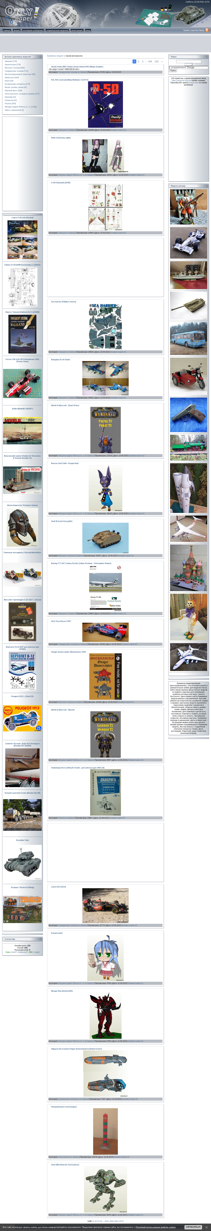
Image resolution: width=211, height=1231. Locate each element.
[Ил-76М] (188, 541)
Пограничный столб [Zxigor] (64, 1107)
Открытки (9, 100)
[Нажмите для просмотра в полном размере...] (105, 127)
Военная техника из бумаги (71, 556)
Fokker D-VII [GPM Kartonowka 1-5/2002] (22, 265)
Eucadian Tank (22, 840)
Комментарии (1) (136, 983)
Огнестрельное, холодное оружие (20, 94)
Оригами (8, 97)
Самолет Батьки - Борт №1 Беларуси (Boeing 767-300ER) (22, 745)
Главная (6, 30)
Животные (9, 77)
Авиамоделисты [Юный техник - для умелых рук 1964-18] (77, 768)
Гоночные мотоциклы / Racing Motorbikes (22, 552)
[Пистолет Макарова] (188, 431)
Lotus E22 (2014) (58, 887)
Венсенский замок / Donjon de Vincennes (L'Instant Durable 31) (22, 457)
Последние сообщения (33, 30)
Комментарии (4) (135, 1041)
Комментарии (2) (122, 1157)
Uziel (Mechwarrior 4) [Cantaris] (65, 1165)
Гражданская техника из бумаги (72, 72)
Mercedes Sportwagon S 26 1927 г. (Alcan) (22, 600)
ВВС (31, 952)
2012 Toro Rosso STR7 (61, 621)
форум (16, 30)
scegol (37, 952)
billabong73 (23, 952)
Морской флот (11, 90)
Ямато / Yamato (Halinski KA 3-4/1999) (22, 312)
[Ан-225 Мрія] (188, 670)
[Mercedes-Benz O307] (188, 354)
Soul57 (14, 952)
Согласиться (193, 1227)
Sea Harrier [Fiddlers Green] (63, 302)
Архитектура (10, 64)
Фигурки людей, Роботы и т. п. (18, 107)
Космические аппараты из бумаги (73, 1099)
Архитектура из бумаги (69, 1157)
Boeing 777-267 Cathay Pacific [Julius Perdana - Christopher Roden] (81, 563)
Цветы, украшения (13, 110)
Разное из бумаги (66, 818)
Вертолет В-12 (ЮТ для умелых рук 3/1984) (22, 648)
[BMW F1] (188, 258)
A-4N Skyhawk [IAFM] (60, 183)
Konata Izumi (57, 933)
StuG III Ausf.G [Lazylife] (61, 521)
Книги (7, 81)
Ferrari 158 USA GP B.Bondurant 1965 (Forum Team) (22, 360)
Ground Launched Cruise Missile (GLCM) (22, 793)
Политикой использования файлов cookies (156, 1227)
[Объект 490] (188, 319)
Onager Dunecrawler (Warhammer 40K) (68, 652)
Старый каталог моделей (57, 30)
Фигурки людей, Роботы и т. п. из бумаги (76, 175)
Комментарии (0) (118, 130)
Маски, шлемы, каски (14, 87)
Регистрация (77, 30)
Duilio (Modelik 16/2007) (22, 409)
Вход (88, 30)
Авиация (8, 61)
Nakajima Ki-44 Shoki (60, 360)
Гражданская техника (14, 71)
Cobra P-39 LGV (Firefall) (22, 218)
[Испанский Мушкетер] (188, 224)
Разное (8, 103)
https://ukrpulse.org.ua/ (181, 80)
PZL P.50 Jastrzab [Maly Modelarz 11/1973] (69, 80)
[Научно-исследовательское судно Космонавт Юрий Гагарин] (188, 288)
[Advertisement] (105, 44)
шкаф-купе (193, 83)
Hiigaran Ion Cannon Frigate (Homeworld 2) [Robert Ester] (76, 1049)
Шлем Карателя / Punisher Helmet (22, 505)
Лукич (7, 952)
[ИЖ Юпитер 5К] (188, 394)
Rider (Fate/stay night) (61, 138)
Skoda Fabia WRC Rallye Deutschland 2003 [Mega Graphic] (77, 67)
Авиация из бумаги (67, 130)
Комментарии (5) (118, 398)
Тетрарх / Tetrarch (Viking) (22, 887)
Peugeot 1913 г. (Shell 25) (22, 696)
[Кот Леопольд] (188, 640)
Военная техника (12, 68)
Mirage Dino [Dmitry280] (62, 991)
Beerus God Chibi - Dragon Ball (64, 463)
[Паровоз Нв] (188, 460)
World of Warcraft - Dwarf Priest (65, 405)
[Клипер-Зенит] (188, 512)
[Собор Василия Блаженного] (188, 590)
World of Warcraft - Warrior (63, 710)
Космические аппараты (15, 84)
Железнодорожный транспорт (18, 74)
